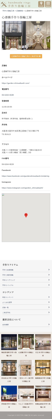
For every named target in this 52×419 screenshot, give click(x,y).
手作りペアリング (8, 280)
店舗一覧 (5, 307)
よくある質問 (7, 302)
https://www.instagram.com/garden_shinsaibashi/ (22, 188)
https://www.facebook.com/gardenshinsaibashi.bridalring (25, 176)
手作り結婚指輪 (7, 270)
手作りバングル (7, 285)
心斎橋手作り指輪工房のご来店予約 (25, 56)
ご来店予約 (6, 312)
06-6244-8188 (8, 95)
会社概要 (5, 325)
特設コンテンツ (7, 297)
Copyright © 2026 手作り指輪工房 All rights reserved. (26, 415)
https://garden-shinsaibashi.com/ (15, 83)
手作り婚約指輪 (7, 275)
